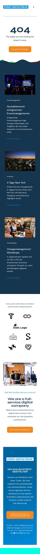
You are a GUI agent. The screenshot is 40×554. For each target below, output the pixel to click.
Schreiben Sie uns (22, 533)
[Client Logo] (20, 324)
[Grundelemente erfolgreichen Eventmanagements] (20, 76)
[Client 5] (27, 315)
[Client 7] (28, 334)
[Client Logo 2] (28, 345)
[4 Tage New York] (20, 152)
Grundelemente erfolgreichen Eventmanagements (18, 110)
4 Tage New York (16, 182)
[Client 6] (11, 314)
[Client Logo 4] (13, 334)
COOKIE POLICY (13, 530)
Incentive (10, 176)
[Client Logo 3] (12, 345)
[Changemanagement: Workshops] (20, 219)
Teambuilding (11, 243)
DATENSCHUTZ (27, 528)
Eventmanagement (13, 100)
